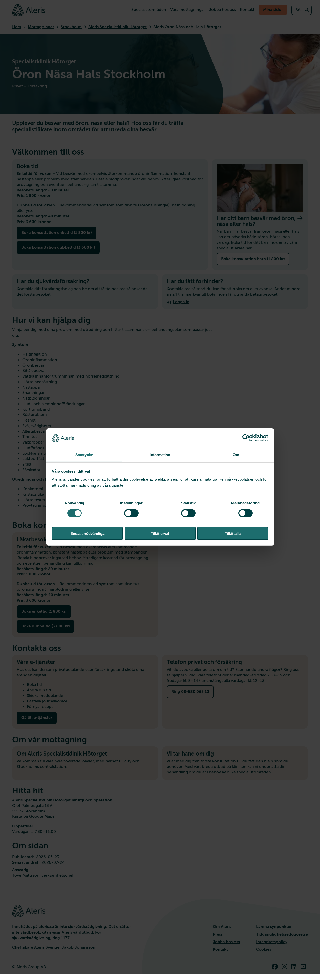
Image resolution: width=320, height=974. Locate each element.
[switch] (131, 513)
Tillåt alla (233, 533)
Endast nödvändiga (87, 533)
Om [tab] (236, 455)
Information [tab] (160, 455)
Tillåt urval (160, 533)
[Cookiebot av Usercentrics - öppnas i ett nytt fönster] (246, 438)
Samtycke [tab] (84, 455)
